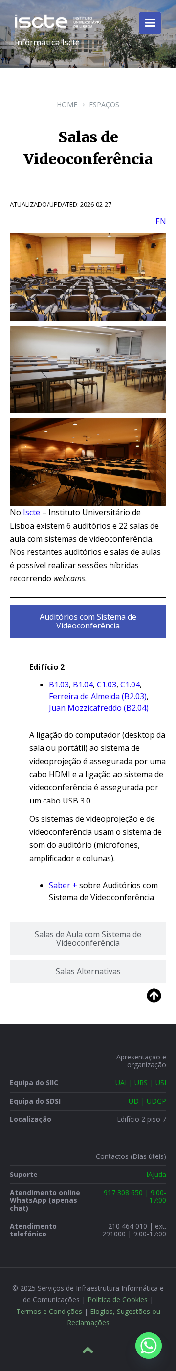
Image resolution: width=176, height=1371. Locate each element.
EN (160, 221)
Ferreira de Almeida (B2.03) (98, 696)
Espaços (104, 104)
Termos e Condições (49, 1311)
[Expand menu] (150, 23)
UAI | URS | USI (140, 1082)
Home (67, 104)
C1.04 (130, 684)
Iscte (31, 512)
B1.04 (83, 684)
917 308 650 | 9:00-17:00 (135, 1196)
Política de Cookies (118, 1299)
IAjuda (156, 1174)
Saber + (63, 885)
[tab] (88, 621)
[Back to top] (88, 1350)
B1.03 (59, 684)
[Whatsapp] (148, 1345)
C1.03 (106, 684)
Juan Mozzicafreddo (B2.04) (99, 708)
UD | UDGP (147, 1101)
